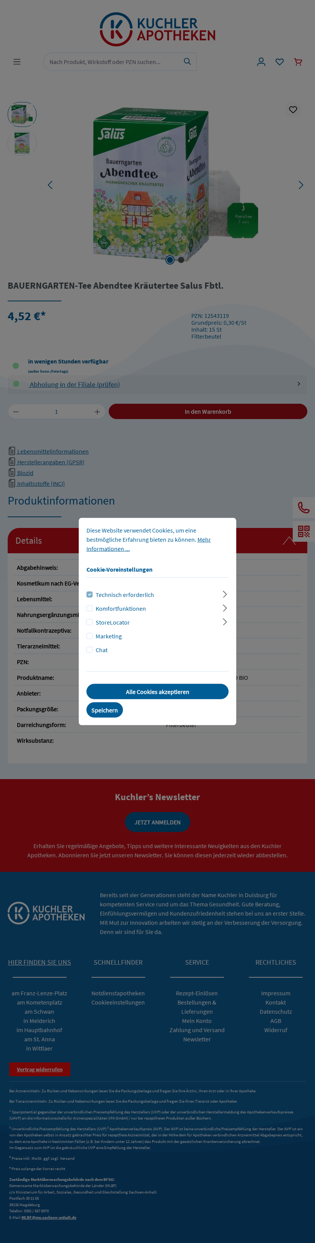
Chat (102, 650)
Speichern (104, 710)
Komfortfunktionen (121, 608)
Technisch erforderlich (125, 594)
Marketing (109, 636)
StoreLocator (113, 622)
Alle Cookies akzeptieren (157, 691)
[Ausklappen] (225, 593)
